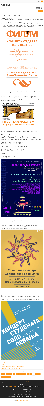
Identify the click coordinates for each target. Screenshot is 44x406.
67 (19, 373)
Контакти (31, 381)
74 (39, 373)
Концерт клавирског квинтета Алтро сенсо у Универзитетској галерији (16, 362)
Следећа (4, 377)
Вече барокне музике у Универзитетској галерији (12, 368)
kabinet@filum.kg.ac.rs (13, 386)
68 (22, 373)
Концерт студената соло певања (11, 15)
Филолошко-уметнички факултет (23, 400)
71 (30, 373)
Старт (3, 373)
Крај (9, 377)
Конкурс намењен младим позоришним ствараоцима (13, 366)
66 (16, 373)
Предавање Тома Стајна (7, 364)
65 (13, 373)
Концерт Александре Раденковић (11, 221)
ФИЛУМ (16, 381)
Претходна (9, 373)
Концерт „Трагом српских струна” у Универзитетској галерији (20, 131)
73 (36, 373)
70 (27, 373)
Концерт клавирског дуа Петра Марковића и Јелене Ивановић (20, 92)
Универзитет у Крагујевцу (24, 381)
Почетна (12, 381)
